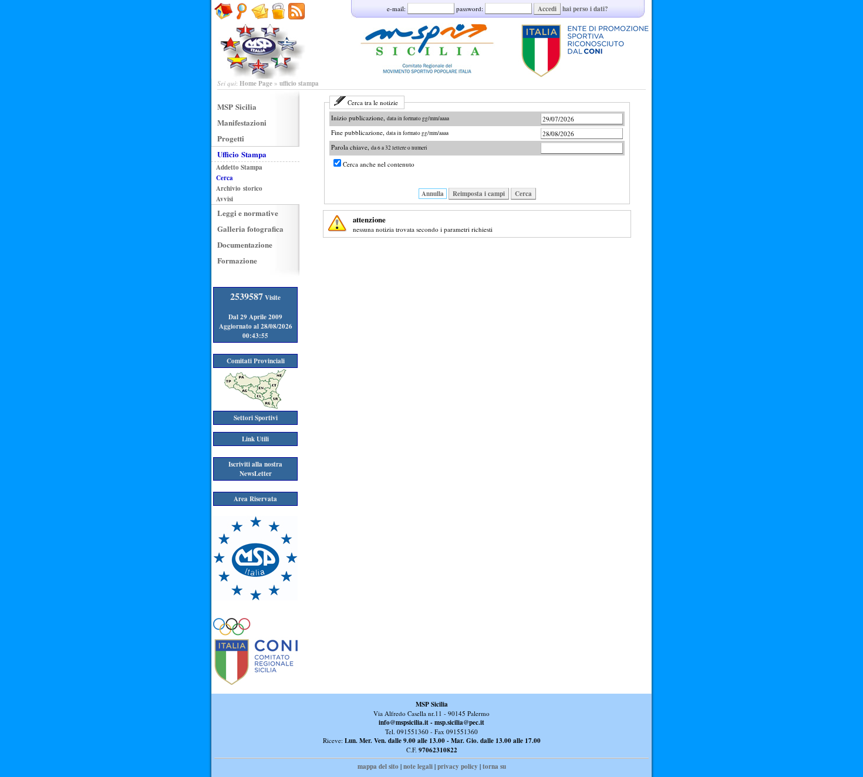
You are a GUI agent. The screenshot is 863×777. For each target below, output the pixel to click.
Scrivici (260, 25)
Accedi (547, 8)
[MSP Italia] (255, 598)
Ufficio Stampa (242, 154)
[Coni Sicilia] (255, 682)
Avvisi (224, 199)
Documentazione (244, 244)
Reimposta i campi (479, 193)
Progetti (230, 138)
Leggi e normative (247, 212)
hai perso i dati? (585, 8)
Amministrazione (278, 25)
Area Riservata (255, 499)
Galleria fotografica (250, 228)
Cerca (523, 193)
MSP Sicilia (237, 106)
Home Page (256, 83)
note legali (418, 766)
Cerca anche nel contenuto (378, 164)
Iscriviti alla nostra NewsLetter (255, 469)
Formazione (237, 260)
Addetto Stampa (239, 167)
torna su (494, 766)
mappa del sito (378, 766)
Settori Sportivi (256, 418)
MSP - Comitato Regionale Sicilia (431, 39)
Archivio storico (239, 188)
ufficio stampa (299, 83)
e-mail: (397, 8)
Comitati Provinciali (256, 361)
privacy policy (457, 766)
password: (470, 8)
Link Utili (255, 439)
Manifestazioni (242, 122)
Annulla (433, 193)
